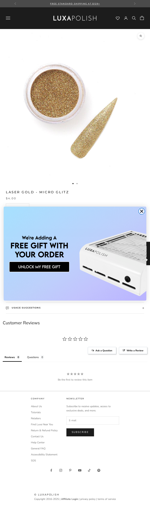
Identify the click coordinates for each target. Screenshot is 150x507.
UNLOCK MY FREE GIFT (39, 266)
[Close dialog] (141, 211)
